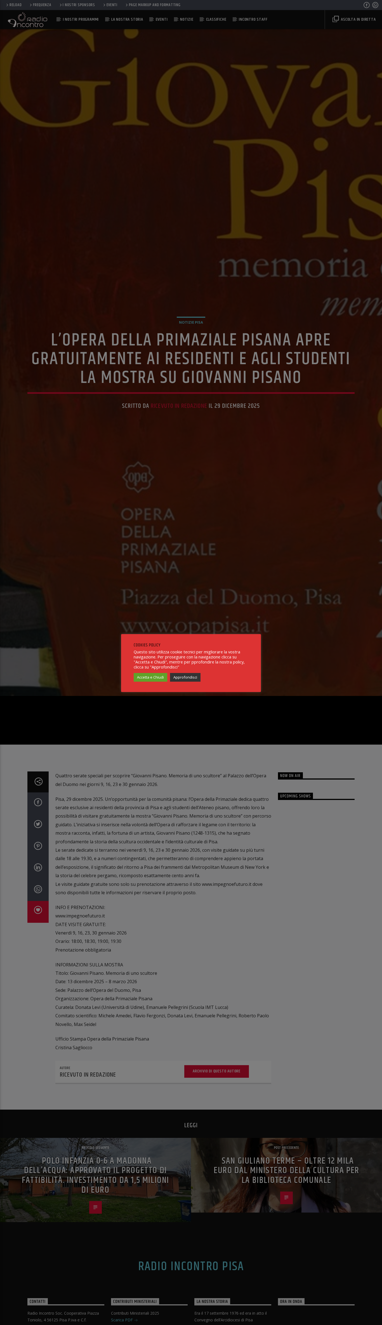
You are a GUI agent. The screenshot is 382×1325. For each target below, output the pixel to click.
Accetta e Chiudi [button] (150, 677)
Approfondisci (185, 677)
